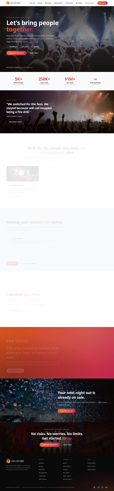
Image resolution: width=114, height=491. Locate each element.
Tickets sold (74, 345)
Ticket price (92, 345)
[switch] (80, 312)
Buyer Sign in (67, 476)
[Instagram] (98, 487)
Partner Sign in (67, 479)
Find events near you (66, 411)
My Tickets (79, 3)
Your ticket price (60, 284)
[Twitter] (102, 487)
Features (32, 3)
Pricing (40, 3)
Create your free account (16, 53)
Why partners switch (15, 122)
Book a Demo (43, 479)
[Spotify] (106, 487)
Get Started (102, 3)
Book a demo (34, 53)
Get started (12, 261)
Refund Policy (92, 469)
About (65, 463)
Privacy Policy (91, 463)
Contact (65, 469)
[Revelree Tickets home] (13, 3)
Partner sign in (89, 3)
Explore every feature (28, 261)
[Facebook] (94, 487)
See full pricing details (16, 308)
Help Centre (66, 466)
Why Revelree (58, 3)
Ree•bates (48, 3)
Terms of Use (91, 466)
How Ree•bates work (15, 368)
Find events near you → (27, 67)
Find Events (69, 3)
